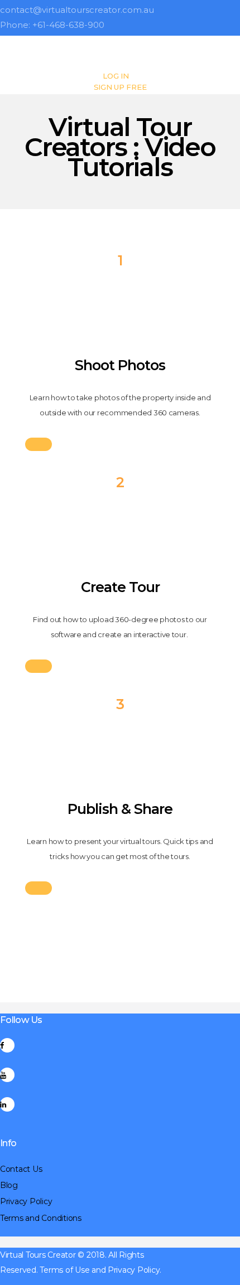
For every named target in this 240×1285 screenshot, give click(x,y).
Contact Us (21, 1169)
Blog (9, 1185)
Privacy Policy (26, 1201)
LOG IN (115, 75)
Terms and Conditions (40, 1218)
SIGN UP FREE (120, 87)
